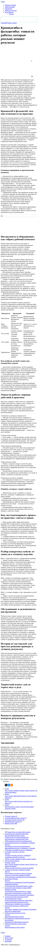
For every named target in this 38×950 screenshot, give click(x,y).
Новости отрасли (11, 10)
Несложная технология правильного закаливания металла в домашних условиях (20, 847)
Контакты (8, 941)
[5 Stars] (27, 779)
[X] (6, 785)
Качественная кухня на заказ (15, 927)
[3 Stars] (15, 779)
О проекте (8, 939)
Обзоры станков (10, 5)
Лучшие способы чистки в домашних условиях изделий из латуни (18, 856)
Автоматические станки (13, 898)
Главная (3, 23)
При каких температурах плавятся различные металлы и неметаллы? (20, 910)
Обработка (8, 8)
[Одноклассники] (12, 785)
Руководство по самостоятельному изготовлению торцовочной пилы (17, 838)
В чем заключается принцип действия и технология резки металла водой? (18, 901)
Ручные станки (11, 23)
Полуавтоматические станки (15, 835)
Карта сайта (9, 938)
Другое (11, 14)
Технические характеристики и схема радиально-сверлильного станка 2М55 (18, 892)
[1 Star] (3, 779)
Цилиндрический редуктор (14, 916)
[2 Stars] (9, 779)
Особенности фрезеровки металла (16, 922)
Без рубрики (9, 12)
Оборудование (10, 7)
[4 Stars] (21, 779)
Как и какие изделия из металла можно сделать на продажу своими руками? (18, 874)
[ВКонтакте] (9, 785)
